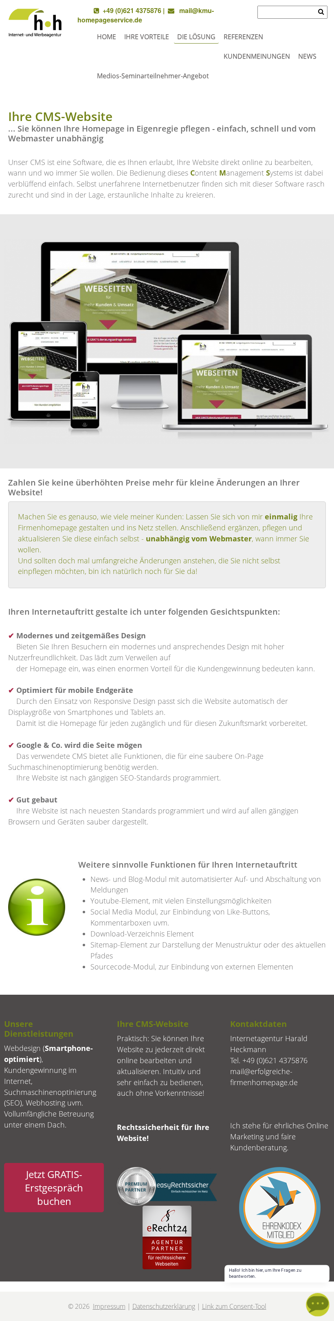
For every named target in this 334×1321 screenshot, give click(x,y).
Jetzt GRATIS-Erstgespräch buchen (54, 1187)
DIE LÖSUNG (196, 36)
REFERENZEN (243, 36)
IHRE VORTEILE (146, 36)
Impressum (109, 1306)
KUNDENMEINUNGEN (257, 56)
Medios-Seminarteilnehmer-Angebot (153, 75)
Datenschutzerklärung (163, 1306)
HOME (106, 36)
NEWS (307, 56)
